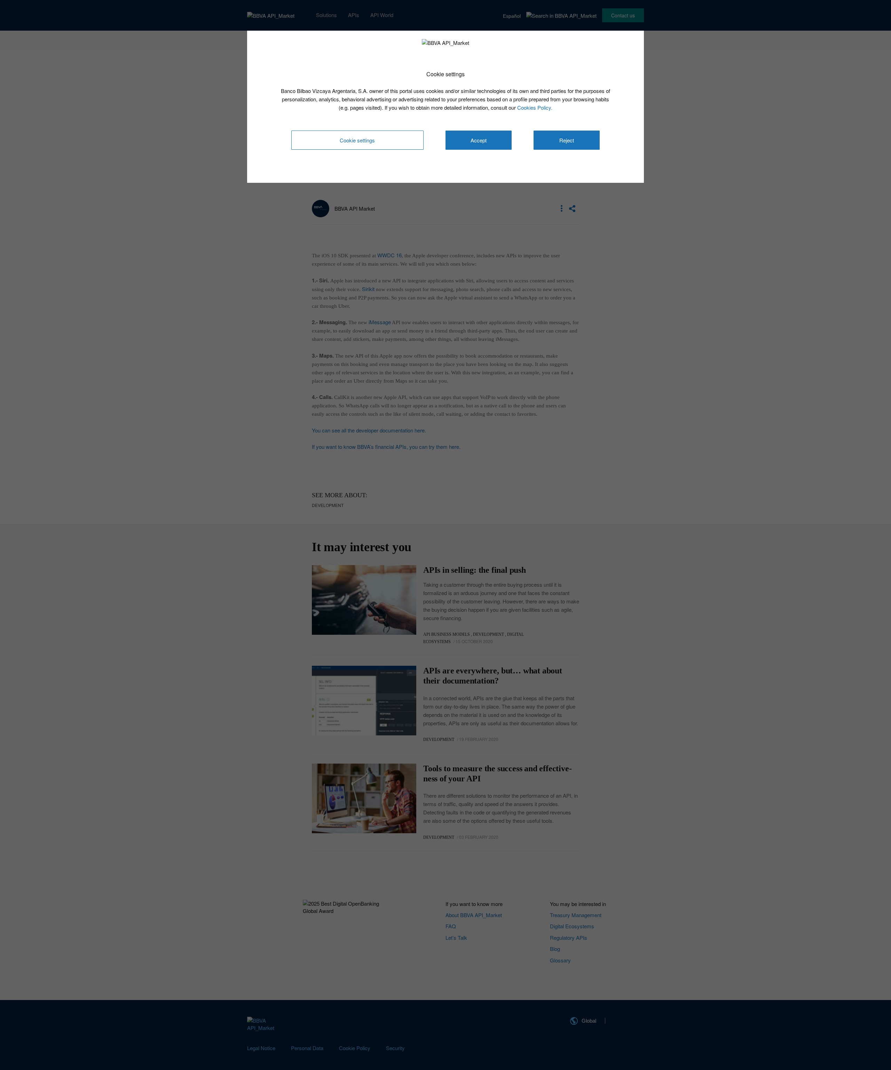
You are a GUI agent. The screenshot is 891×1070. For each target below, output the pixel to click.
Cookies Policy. (534, 107)
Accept (479, 140)
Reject (566, 140)
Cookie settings (357, 140)
